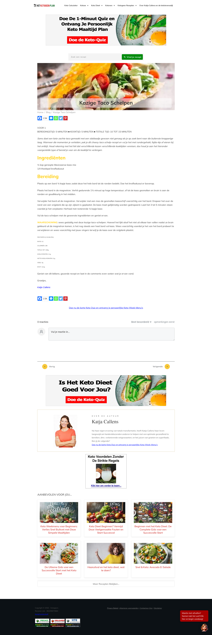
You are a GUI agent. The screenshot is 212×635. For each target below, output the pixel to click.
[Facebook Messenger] (51, 118)
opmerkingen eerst (164, 321)
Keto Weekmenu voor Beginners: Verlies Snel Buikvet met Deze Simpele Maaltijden (59, 529)
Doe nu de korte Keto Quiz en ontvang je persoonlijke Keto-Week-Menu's (106, 307)
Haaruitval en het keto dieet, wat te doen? (106, 569)
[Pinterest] (65, 118)
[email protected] (41, 614)
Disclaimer (158, 608)
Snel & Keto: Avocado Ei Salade (153, 567)
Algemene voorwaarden (128, 608)
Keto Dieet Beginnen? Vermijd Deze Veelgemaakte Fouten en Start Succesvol (106, 529)
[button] (204, 627)
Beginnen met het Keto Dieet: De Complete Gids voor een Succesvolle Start (153, 529)
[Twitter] (61, 118)
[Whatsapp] (56, 118)
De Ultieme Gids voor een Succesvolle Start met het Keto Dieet (59, 570)
